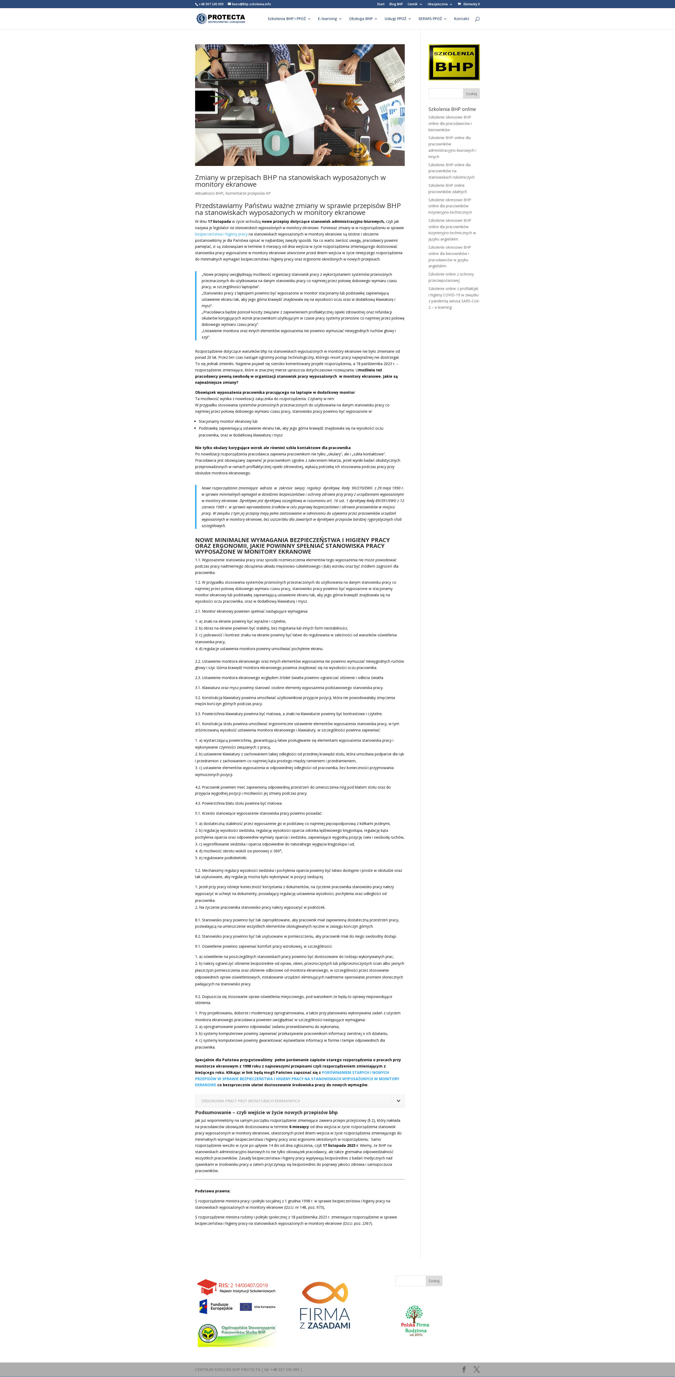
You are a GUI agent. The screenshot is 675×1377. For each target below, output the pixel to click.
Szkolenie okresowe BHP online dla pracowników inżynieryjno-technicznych (450, 206)
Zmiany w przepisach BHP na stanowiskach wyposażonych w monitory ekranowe (290, 181)
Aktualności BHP (209, 193)
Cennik (413, 4)
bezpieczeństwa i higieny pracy (221, 234)
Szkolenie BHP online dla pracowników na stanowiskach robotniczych (451, 171)
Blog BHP (396, 4)
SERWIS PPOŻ (430, 19)
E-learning (327, 19)
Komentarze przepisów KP (248, 193)
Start (381, 4)
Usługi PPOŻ (395, 19)
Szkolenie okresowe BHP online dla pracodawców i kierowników (450, 123)
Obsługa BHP (361, 19)
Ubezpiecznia (438, 4)
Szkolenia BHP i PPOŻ (287, 19)
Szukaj (434, 1280)
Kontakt (461, 19)
